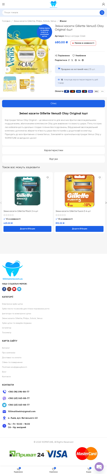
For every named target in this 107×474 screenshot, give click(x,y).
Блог (4, 372)
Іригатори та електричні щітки (16, 314)
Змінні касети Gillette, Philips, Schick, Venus (35, 21)
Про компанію (8, 353)
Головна (6, 21)
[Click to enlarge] (7, 69)
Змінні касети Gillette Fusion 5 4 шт (73, 211)
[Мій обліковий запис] (103, 4)
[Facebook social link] (68, 60)
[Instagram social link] (9, 289)
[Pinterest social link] (76, 60)
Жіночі (63, 21)
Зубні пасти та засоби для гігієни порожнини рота (25, 309)
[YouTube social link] (14, 289)
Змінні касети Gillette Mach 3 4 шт (20, 211)
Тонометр (6, 333)
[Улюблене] (47, 177)
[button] (27, 229)
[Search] (102, 12)
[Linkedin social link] (79, 60)
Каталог (6, 348)
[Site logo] (53, 4)
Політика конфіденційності (14, 367)
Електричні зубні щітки (12, 304)
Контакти (6, 377)
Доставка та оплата (11, 358)
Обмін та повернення (12, 362)
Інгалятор (6, 328)
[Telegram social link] (83, 60)
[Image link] (12, 270)
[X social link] (72, 60)
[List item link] (53, 392)
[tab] (53, 103)
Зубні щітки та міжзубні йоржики (16, 323)
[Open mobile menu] (3, 4)
